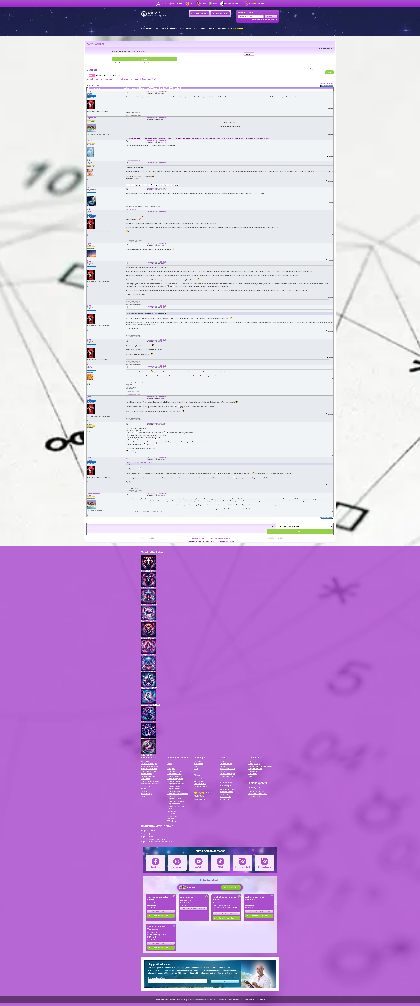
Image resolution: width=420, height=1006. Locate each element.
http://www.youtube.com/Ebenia (133, 394)
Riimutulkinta (198, 781)
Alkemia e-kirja (146, 794)
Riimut (215, 3)
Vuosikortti (224, 771)
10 (98, 85)
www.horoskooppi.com (131, 209)
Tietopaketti (171, 811)
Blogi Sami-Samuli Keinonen (177, 794)
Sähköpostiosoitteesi (156, 978)
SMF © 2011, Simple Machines (219, 538)
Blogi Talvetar (172, 796)
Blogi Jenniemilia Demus (176, 806)
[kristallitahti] (89, 160)
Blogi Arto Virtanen (174, 789)
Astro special (106, 79)
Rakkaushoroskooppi (148, 776)
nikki (88, 423)
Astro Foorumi (95, 44)
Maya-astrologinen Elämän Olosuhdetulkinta (157, 842)
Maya (191, 3)
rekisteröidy (142, 51)
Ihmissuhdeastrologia (123, 79)
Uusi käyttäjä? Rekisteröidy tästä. (264, 20)
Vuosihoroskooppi (226, 792)
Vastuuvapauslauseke (235, 999)
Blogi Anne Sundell (174, 799)
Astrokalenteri (198, 13)
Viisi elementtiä (225, 797)
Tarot (204, 3)
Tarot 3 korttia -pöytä (227, 776)
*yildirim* (90, 140)
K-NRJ (89, 91)
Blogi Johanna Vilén (174, 774)
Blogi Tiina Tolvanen (174, 791)
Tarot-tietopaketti (226, 764)
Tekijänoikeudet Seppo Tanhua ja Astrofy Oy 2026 (170, 999)
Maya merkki (145, 786)
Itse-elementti (225, 799)
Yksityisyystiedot (249, 999)
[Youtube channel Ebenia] (89, 384)
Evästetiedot (261, 999)
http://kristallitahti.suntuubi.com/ (133, 160)
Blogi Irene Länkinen (174, 786)
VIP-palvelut (238, 28)
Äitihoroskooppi (146, 774)
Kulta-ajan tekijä (254, 764)
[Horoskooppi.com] (89, 209)
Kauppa (251, 776)
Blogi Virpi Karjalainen (175, 779)
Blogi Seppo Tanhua (174, 771)
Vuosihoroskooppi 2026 (149, 766)
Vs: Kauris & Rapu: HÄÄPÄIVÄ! (156, 92)
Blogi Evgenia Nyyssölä (175, 784)
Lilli (88, 188)
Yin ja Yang (224, 794)
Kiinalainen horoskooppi (149, 784)
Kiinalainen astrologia (233, 3)
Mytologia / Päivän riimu (202, 779)
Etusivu (163, 3)
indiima (89, 162)
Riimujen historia (200, 784)
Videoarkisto (252, 774)
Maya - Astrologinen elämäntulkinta (153, 839)
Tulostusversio (327, 85)
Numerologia (178, 3)
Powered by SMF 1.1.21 (200, 538)
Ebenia (89, 366)
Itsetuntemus (188, 28)
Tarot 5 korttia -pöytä (227, 774)
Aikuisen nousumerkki (149, 769)
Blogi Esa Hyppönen (174, 781)
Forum (169, 809)
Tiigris (89, 244)
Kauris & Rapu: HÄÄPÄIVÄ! (145, 79)
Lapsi (210, 28)
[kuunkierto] (89, 432)
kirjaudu (133, 51)
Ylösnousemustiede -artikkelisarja (260, 766)
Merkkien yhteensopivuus (150, 781)
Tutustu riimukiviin (200, 786)
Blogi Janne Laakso (174, 804)
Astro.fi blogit (221, 28)
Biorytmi (170, 761)
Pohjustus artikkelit (255, 769)
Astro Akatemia (199, 799)
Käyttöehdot (222, 999)
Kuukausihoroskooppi (149, 764)
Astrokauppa (219, 13)
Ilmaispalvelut (160, 28)
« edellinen (322, 83)
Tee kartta (170, 819)
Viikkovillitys (145, 761)
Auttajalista (145, 791)
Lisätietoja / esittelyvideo (161, 911)
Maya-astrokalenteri (148, 837)
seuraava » (329, 83)
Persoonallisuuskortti (227, 769)
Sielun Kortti (224, 766)
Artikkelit (144, 789)
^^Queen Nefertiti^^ (93, 117)
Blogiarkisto (252, 771)
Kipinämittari (145, 779)
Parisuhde (200, 28)
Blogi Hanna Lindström (175, 801)
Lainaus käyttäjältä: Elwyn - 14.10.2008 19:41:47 (139, 311)
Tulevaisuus (174, 28)
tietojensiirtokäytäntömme (226, 973)
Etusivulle (144, 796)
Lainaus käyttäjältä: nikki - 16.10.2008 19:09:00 (139, 462)
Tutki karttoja (146, 28)
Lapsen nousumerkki (148, 771)
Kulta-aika (257, 3)
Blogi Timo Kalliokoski (175, 776)
